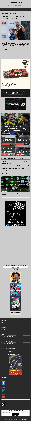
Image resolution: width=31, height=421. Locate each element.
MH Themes (24, 419)
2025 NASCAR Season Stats (7, 336)
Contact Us (3, 320)
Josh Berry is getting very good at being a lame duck (8, 141)
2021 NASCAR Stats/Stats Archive (8, 346)
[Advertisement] (15, 247)
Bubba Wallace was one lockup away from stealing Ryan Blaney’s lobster (14, 128)
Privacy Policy (4, 322)
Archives (3, 334)
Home (2, 325)
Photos (3, 332)
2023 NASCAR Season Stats (7, 341)
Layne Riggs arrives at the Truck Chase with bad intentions (22, 151)
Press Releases (4, 329)
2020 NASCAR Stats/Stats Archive (8, 348)
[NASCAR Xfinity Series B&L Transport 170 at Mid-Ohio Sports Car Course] (15, 39)
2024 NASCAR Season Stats (7, 339)
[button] (29, 10)
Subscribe (15, 269)
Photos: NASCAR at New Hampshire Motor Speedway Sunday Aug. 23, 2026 (8, 150)
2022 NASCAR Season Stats (7, 343)
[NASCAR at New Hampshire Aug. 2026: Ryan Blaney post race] (15, 184)
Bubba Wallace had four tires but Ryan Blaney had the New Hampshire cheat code (22, 140)
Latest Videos (4, 327)
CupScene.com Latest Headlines (13, 158)
